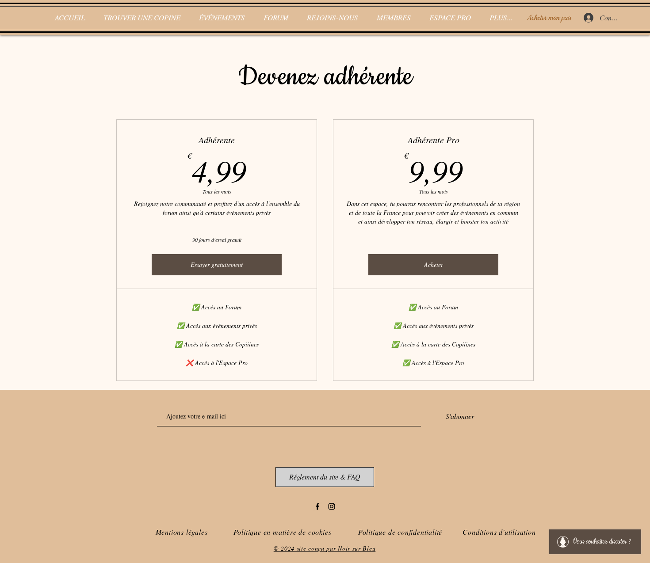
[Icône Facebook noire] (317, 506)
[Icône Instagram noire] (331, 506)
